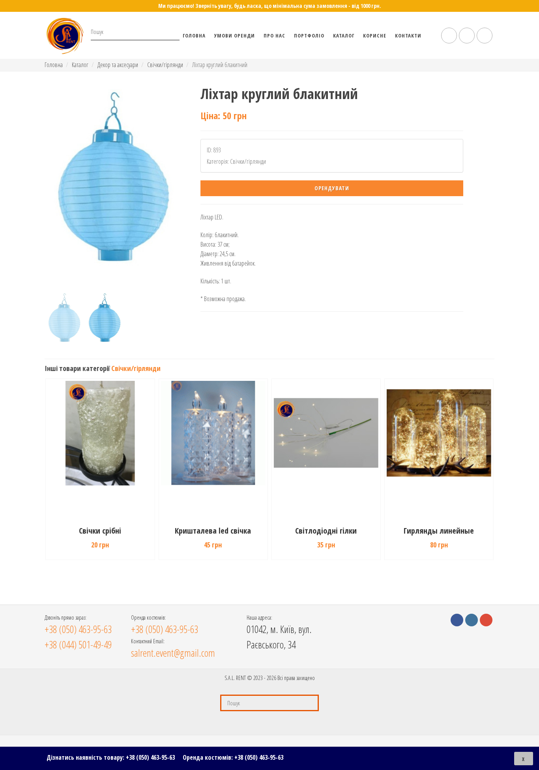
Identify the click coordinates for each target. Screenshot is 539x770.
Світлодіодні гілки (326, 530)
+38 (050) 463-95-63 (150, 757)
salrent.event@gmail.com (173, 653)
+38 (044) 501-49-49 (78, 644)
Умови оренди (234, 35)
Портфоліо (309, 35)
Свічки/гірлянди (165, 64)
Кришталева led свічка (213, 530)
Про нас (274, 35)
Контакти (408, 35)
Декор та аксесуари (117, 64)
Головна (194, 35)
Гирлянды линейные (439, 530)
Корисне (374, 35)
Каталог (343, 35)
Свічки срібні (100, 530)
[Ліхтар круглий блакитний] (113, 186)
